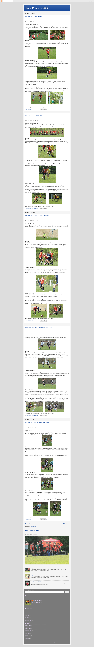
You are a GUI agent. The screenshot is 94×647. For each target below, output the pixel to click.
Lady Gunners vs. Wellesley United (37, 581)
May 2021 (27, 623)
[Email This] (40, 109)
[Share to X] (43, 109)
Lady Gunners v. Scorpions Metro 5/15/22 (39, 575)
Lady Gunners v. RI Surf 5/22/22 (33, 530)
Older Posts (66, 524)
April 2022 (27, 615)
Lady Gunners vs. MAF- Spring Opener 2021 (37, 422)
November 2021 (28, 617)
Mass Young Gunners (37, 600)
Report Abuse (28, 608)
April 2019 (27, 633)
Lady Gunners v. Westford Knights (34, 16)
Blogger (53, 642)
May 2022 (27, 613)
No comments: (35, 109)
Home (47, 524)
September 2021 (28, 620)
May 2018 (27, 638)
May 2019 (27, 631)
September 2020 (28, 627)
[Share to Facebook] (44, 109)
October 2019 (28, 628)
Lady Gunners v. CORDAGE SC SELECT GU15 (38, 327)
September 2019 (28, 630)
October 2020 (28, 625)
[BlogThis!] (42, 109)
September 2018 (28, 636)
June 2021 (27, 622)
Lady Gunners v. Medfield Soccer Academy (37, 215)
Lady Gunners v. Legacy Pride (33, 115)
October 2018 (28, 635)
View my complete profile (36, 602)
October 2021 (28, 618)
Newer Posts (28, 524)
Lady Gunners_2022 (37, 8)
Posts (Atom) (33, 526)
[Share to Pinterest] (46, 109)
